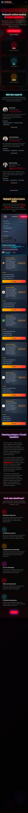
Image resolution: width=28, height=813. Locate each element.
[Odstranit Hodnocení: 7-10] (11, 237)
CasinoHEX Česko (7, 462)
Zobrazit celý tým (14, 190)
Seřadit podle (6, 225)
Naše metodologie (14, 34)
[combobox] (9, 228)
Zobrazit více (15, 216)
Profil (14, 252)
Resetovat (24, 216)
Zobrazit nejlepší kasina (14, 30)
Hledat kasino (6, 221)
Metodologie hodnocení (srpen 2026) (10, 249)
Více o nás (14, 612)
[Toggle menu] (26, 2)
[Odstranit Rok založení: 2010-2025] (15, 240)
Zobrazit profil (14, 127)
